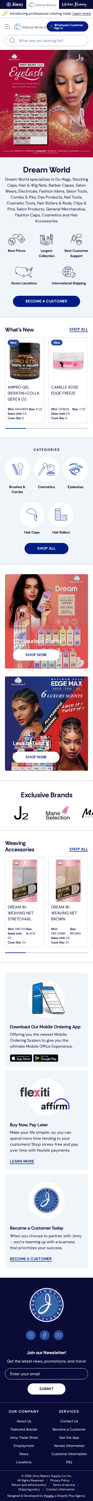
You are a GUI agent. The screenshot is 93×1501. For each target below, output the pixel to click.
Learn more (81, 13)
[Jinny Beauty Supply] (30, 26)
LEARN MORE (22, 1161)
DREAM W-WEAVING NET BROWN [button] (64, 913)
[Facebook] (45, 1335)
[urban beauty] (74, 4)
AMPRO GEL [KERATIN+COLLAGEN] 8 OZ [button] (23, 393)
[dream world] (42, 4)
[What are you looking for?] (12, 40)
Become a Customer (31, 1258)
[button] (7, 26)
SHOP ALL (78, 329)
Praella (49, 1496)
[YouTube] (58, 1335)
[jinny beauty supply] (15, 4)
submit (46, 1388)
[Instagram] (31, 1335)
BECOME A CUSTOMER (46, 301)
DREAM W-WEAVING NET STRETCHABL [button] (20, 913)
